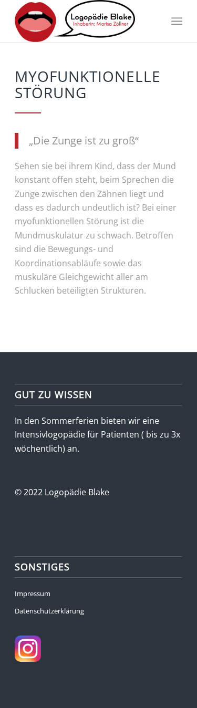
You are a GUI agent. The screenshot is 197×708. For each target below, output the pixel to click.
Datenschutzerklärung (49, 611)
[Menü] (176, 21)
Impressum (32, 593)
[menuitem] (176, 21)
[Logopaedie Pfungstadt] (82, 21)
